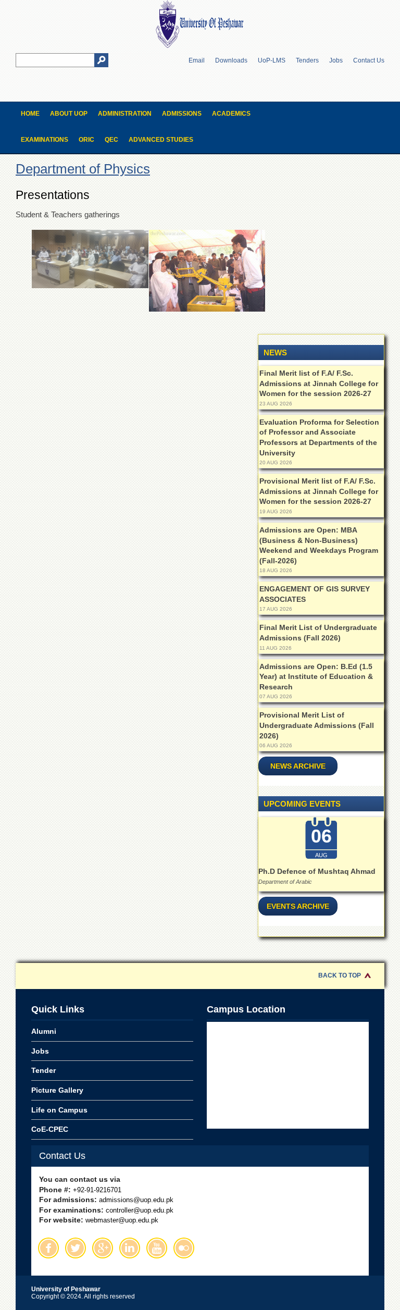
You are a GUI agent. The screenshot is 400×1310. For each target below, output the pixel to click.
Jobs (336, 60)
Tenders (307, 60)
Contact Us (368, 60)
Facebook (48, 1248)
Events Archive (298, 906)
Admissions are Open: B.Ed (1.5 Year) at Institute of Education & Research (316, 676)
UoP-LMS (271, 60)
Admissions (182, 113)
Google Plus (102, 1248)
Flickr (183, 1248)
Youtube (156, 1248)
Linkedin (129, 1248)
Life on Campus (59, 1110)
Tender (43, 1070)
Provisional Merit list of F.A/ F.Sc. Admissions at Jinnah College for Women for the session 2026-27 (318, 491)
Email (197, 60)
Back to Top (339, 975)
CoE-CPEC (49, 1129)
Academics (231, 113)
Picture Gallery (57, 1090)
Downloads (231, 60)
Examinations (44, 139)
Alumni (43, 1031)
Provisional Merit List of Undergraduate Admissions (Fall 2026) (316, 725)
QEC (111, 139)
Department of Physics (83, 169)
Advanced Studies (161, 139)
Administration (125, 113)
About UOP (69, 113)
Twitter (75, 1248)
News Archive (298, 766)
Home (30, 113)
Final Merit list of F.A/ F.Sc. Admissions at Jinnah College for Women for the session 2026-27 (318, 383)
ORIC (86, 139)
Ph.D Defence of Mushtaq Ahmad (317, 871)
